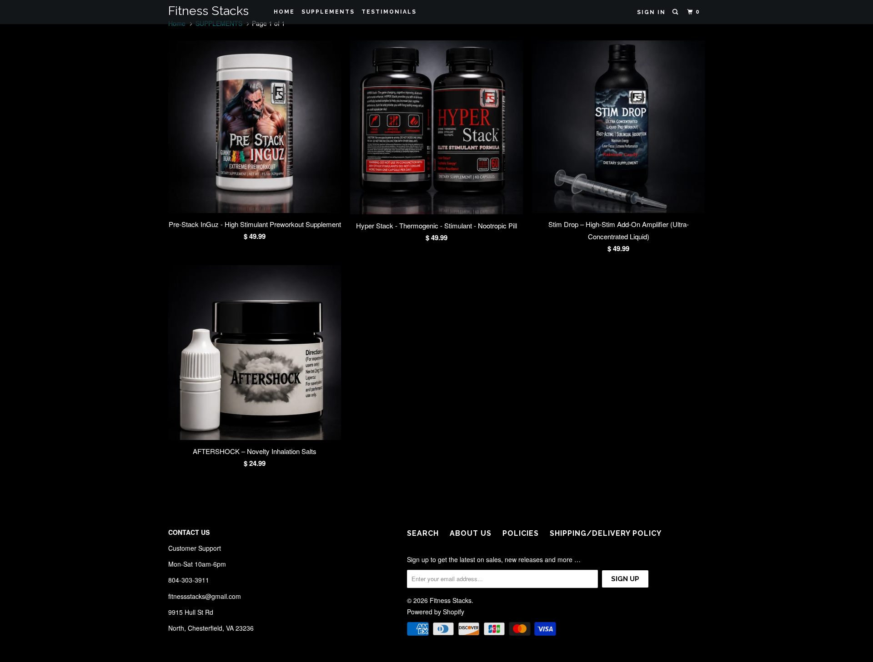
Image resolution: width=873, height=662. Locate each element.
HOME (284, 12)
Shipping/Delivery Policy (606, 533)
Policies (520, 533)
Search (423, 533)
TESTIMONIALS (388, 12)
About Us (471, 533)
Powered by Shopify (435, 611)
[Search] (676, 12)
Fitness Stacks (208, 11)
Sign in (651, 12)
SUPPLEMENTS (328, 12)
